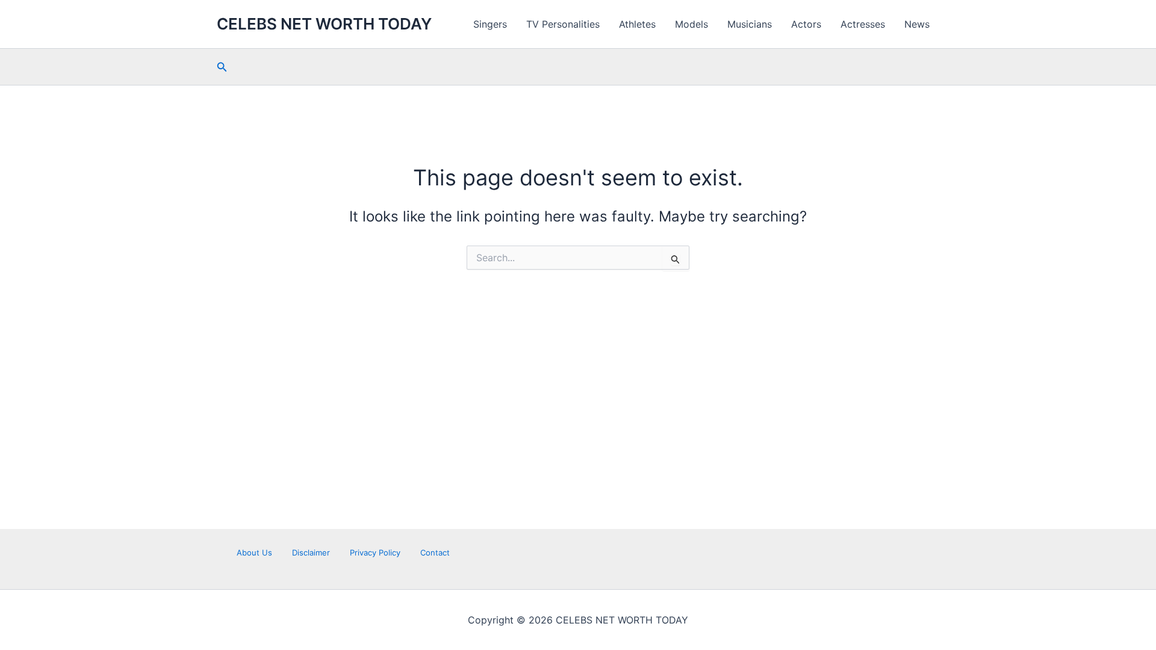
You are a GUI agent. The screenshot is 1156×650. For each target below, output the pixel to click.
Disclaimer (311, 552)
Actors (806, 24)
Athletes (637, 24)
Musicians (749, 24)
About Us (254, 552)
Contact (435, 552)
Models (691, 24)
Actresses (863, 24)
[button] (222, 67)
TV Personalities (563, 24)
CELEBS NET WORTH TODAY (324, 23)
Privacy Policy (375, 552)
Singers (490, 24)
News (917, 24)
